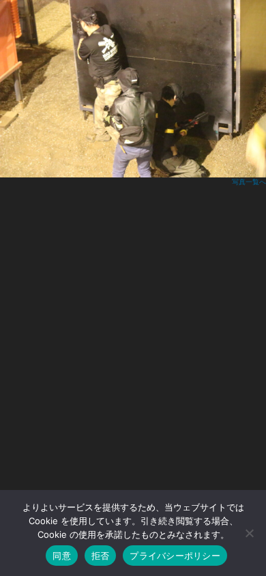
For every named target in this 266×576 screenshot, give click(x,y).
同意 (62, 555)
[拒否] (249, 533)
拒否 (100, 555)
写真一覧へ (249, 182)
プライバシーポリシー (175, 555)
